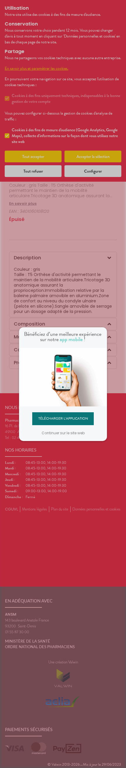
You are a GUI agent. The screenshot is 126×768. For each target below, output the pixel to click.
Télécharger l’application (63, 418)
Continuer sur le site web (63, 432)
